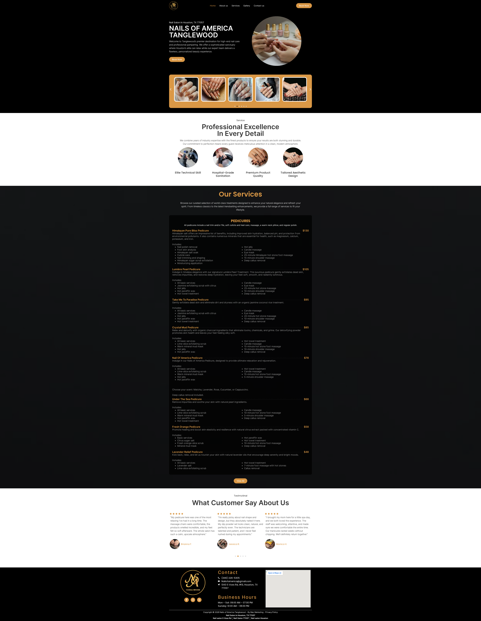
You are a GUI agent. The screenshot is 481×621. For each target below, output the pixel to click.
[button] (170, 89)
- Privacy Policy (271, 612)
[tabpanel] (193, 532)
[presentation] (235, 556)
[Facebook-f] (186, 600)
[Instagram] (193, 600)
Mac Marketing (256, 612)
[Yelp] (199, 600)
